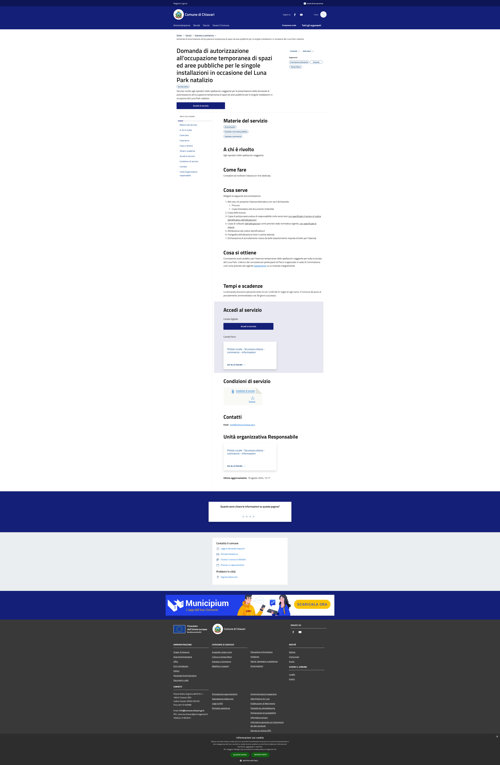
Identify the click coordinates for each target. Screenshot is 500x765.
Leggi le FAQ (217, 703)
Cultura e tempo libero (222, 656)
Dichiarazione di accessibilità (263, 712)
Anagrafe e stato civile (222, 652)
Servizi (189, 35)
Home (179, 35)
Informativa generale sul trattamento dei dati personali (267, 724)
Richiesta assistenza (221, 708)
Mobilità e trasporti (220, 666)
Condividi (294, 51)
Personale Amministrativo (184, 675)
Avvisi (291, 661)
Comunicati (294, 656)
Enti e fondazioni (180, 666)
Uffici (175, 661)
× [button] (497, 737)
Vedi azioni (307, 51)
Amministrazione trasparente (264, 694)
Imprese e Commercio (221, 661)
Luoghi (292, 674)
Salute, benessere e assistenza (264, 661)
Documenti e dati (181, 680)
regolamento (260, 266)
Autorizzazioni (257, 666)
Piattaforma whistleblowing (263, 708)
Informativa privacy (259, 717)
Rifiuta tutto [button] (260, 755)
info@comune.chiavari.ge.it (191, 710)
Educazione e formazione (262, 652)
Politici (176, 670)
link (275, 749)
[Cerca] (323, 14)
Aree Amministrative (182, 656)
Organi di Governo (181, 652)
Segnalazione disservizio (222, 698)
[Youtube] (300, 14)
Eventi (292, 679)
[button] (250, 760)
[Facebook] (293, 14)
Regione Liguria (180, 3)
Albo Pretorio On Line (260, 698)
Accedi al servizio (200, 105)
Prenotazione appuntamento (224, 694)
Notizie (292, 652)
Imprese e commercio (204, 35)
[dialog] (250, 749)
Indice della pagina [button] (187, 116)
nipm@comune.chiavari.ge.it (242, 424)
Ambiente (255, 656)
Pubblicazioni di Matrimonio (263, 703)
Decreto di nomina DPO (261, 730)
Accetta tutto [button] (239, 755)
